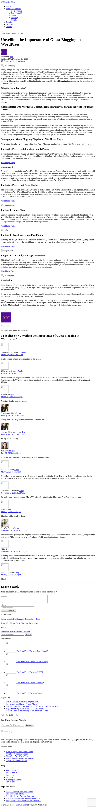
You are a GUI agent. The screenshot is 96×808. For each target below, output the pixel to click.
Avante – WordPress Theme (17, 754)
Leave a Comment (19, 61)
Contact (9, 27)
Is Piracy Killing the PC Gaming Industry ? (23, 798)
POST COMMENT (8, 610)
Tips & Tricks (11, 773)
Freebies (9, 777)
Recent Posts (11, 770)
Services (9, 24)
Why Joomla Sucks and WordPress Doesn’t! (23, 800)
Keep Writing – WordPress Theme (19, 752)
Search (28, 634)
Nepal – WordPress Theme (16, 761)
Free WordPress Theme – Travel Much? (22, 704)
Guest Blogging (22, 623)
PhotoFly (14, 18)
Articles (12, 619)
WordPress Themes (13, 9)
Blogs (38, 619)
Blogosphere (29, 619)
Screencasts (10, 782)
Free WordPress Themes (15, 794)
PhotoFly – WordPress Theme (18, 756)
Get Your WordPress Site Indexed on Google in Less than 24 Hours (32, 706)
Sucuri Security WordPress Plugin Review (22, 702)
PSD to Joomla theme (65, 305)
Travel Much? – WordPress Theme (20, 758)
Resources (10, 775)
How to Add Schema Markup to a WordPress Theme (27, 711)
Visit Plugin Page (8, 163)
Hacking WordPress (14, 779)
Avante (14, 20)
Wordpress (33, 623)
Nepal (13, 15)
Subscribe (29, 725)
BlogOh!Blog (21, 805)
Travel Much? (16, 13)
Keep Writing (16, 11)
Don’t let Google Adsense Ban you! (20, 796)
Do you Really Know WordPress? (19, 791)
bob (11, 57)
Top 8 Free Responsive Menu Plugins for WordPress (27, 708)
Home (8, 6)
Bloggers (20, 619)
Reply (23, 352)
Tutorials (9, 22)
